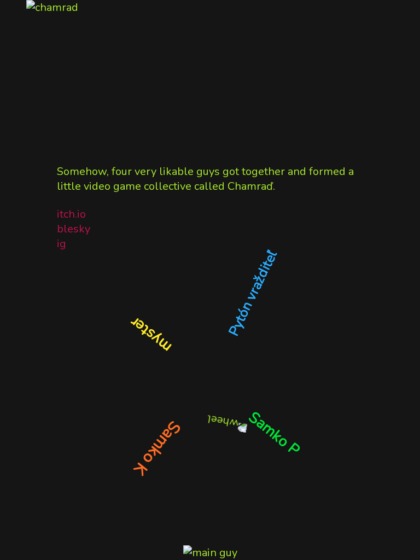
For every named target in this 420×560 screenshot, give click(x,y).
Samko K (157, 448)
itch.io (71, 214)
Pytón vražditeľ (252, 293)
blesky (73, 228)
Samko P (274, 433)
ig (61, 243)
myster (151, 335)
